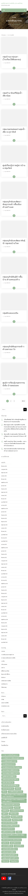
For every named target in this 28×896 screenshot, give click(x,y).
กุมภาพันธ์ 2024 (4, 534)
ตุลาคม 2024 (3, 511)
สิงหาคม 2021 (4, 593)
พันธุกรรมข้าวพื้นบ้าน (5, 674)
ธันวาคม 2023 (4, 537)
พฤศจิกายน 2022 (4, 547)
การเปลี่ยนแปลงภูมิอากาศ (15, 791)
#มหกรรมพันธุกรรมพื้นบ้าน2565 (10, 770)
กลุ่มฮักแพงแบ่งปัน (10, 313)
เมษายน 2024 (4, 528)
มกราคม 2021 (4, 616)
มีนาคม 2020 (3, 639)
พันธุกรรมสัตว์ (6, 819)
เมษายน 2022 (4, 567)
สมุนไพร (5, 842)
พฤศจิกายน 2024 (4, 508)
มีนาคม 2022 (3, 570)
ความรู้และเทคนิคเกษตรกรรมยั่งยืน (8, 657)
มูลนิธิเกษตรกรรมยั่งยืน (8, 831)
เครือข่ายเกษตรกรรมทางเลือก (9, 733)
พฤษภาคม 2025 (4, 492)
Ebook (18, 788)
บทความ (3, 667)
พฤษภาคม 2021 (4, 603)
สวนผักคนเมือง (5, 726)
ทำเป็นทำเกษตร (5, 729)
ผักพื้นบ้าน (5, 816)
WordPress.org (5, 706)
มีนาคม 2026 (3, 479)
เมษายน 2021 (4, 606)
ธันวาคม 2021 (4, 580)
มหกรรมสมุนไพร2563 (8, 828)
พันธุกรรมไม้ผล (17, 819)
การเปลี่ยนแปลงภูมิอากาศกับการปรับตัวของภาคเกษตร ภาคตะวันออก (13, 795)
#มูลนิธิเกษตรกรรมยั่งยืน (8, 776)
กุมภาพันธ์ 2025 (4, 502)
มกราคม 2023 (4, 544)
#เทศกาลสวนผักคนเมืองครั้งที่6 (10, 785)
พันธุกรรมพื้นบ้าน (16, 816)
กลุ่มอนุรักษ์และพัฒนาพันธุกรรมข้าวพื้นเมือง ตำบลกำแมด (12, 204)
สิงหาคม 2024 (4, 518)
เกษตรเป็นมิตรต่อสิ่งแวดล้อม (9, 849)
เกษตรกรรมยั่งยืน (7, 846)
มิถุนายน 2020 (4, 629)
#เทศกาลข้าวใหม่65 (7, 782)
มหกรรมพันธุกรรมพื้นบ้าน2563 (10, 825)
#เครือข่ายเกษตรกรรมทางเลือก (10, 779)
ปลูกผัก (4, 813)
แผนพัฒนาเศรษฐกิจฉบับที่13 (9, 855)
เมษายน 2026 (4, 475)
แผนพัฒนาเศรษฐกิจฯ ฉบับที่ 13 (10, 858)
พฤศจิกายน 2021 (4, 583)
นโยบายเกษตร (4, 664)
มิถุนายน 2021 (4, 599)
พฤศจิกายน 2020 (4, 619)
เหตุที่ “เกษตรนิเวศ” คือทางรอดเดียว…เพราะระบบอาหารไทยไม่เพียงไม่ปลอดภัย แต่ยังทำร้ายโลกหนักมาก (15, 443)
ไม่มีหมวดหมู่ (3, 687)
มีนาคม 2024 (3, 531)
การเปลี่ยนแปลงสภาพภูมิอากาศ (7, 654)
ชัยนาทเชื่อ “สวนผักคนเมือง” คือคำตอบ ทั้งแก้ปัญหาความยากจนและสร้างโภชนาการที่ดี (15, 436)
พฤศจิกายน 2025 (4, 482)
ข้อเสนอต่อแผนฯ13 (7, 807)
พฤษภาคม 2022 (4, 564)
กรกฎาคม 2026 (4, 469)
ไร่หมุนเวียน (14, 861)
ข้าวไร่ (17, 807)
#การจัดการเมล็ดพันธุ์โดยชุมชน (10, 755)
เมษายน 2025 (4, 495)
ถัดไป (23, 401)
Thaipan (3, 741)
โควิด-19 (5, 861)
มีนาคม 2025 (3, 498)
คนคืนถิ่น (5, 810)
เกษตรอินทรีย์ (19, 846)
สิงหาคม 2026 (4, 466)
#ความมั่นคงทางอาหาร (8, 764)
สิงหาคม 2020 (4, 622)
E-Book (3, 651)
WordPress (21, 893)
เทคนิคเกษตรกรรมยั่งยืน (6, 680)
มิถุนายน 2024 (4, 521)
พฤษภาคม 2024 (4, 524)
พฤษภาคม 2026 (4, 472)
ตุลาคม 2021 (3, 586)
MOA (4, 791)
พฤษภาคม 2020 (4, 632)
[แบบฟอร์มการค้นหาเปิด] (24, 10)
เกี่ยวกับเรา (3, 677)
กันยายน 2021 (4, 590)
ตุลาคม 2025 (3, 485)
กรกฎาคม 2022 (4, 560)
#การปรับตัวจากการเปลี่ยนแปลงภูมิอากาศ (12, 758)
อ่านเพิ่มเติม (12, 104)
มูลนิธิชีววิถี (4, 737)
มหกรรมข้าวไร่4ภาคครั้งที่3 (9, 822)
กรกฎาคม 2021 (4, 596)
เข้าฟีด (2, 699)
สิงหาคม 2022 (4, 557)
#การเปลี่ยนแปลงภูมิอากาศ (9, 761)
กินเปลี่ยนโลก (4, 745)
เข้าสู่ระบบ (3, 696)
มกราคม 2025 (4, 505)
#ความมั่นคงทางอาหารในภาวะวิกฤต (11, 767)
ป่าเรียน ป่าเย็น (14, 813)
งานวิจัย (2, 661)
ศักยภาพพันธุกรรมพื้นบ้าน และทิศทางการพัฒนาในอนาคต (13, 835)
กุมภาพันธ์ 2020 (4, 642)
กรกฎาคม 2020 (4, 626)
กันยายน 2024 (4, 515)
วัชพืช (19, 831)
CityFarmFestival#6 (7, 788)
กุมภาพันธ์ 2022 (4, 573)
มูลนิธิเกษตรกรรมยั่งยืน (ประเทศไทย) (11, 3)
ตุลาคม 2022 (3, 551)
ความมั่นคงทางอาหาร (17, 810)
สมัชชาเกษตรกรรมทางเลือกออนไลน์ (11, 839)
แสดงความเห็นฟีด (5, 702)
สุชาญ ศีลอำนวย (15, 842)
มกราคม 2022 (4, 577)
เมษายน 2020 (4, 635)
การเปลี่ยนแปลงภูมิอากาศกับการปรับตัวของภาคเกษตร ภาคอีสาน (13, 800)
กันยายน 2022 (4, 554)
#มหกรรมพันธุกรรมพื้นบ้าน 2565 (10, 773)
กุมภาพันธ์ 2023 (4, 541)
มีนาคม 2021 (3, 609)
